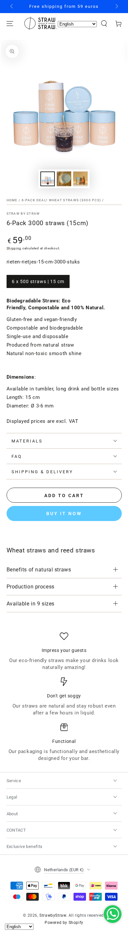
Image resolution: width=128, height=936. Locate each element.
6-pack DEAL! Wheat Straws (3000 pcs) (61, 200)
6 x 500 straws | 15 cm (38, 281)
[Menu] (10, 23)
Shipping (14, 248)
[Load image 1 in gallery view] (47, 178)
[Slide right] (116, 6)
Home (12, 200)
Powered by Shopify (64, 922)
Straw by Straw (23, 213)
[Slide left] (12, 6)
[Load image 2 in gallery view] (64, 178)
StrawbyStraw (52, 915)
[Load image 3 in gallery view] (80, 178)
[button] (104, 23)
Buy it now (64, 513)
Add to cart (64, 495)
